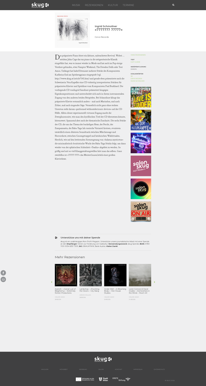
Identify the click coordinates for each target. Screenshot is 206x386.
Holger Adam (60, 297)
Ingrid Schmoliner (137, 81)
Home (133, 55)
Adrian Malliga (85, 295)
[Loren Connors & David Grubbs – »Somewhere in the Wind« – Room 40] (140, 274)
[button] (173, 5)
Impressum (138, 369)
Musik (76, 5)
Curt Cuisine (135, 62)
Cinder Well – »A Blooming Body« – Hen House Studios (115, 291)
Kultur (113, 5)
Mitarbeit (64, 369)
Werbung (83, 369)
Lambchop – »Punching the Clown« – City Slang (89, 290)
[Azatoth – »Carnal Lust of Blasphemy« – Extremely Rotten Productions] (66, 274)
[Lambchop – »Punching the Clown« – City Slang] (91, 274)
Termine (128, 5)
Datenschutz (159, 369)
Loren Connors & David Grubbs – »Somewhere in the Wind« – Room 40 (139, 291)
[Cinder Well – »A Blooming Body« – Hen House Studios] (115, 274)
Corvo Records (136, 78)
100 (132, 76)
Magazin (44, 369)
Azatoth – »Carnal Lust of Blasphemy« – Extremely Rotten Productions (65, 291)
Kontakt (118, 369)
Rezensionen (94, 5)
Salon (101, 369)
